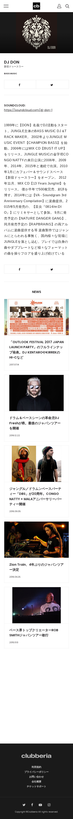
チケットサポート (36, 786)
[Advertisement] (36, 703)
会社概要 (36, 781)
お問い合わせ (36, 776)
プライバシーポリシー (36, 771)
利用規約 (36, 767)
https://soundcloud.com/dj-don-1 (28, 110)
